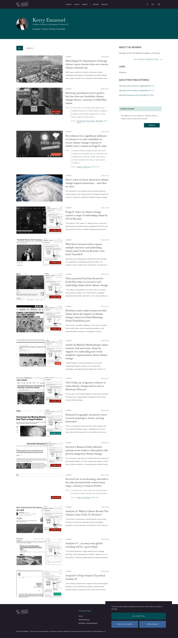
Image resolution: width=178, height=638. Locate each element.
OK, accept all (138, 616)
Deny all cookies (124, 624)
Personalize (152, 624)
